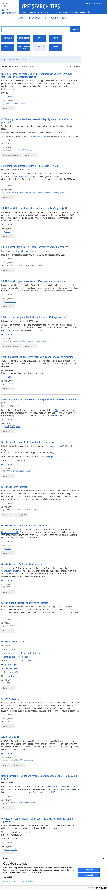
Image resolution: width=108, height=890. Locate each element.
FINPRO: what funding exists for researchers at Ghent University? (34, 247)
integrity (30, 149)
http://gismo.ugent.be (48, 456)
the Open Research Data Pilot (18, 176)
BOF (7, 265)
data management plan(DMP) (56, 446)
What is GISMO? (9, 649)
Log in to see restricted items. (14, 59)
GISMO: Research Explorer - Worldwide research (25, 564)
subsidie (14, 849)
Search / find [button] (8, 37)
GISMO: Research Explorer (14, 486)
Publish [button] (8, 46)
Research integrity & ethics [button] (24, 47)
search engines (17, 509)
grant (12, 103)
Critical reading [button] (24, 37)
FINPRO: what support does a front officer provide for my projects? (35, 281)
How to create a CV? (11, 672)
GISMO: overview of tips (13, 641)
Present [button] (55, 37)
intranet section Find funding (18, 250)
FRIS (56, 410)
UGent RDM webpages (16, 330)
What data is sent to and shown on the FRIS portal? (22, 653)
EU (6, 192)
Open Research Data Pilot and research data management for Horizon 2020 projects (39, 777)
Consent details (9, 881)
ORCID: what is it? (10, 737)
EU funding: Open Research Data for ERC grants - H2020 (29, 165)
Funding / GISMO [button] (39, 46)
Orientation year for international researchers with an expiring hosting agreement (37, 820)
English (6, 858)
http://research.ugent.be (10, 532)
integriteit (22, 149)
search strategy (30, 509)
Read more (8, 96)
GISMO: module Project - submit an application (24, 602)
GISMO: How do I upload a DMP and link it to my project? (29, 442)
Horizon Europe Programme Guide (33, 136)
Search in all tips (29, 66)
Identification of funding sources (16, 656)
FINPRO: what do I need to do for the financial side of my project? (34, 208)
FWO (7, 103)
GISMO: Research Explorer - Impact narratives (24, 525)
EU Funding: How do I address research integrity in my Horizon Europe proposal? (36, 120)
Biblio (7, 383)
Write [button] (39, 37)
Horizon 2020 (20, 103)
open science (38, 192)
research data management (54, 192)
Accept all (89, 870)
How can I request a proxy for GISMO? (17, 660)
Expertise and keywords (12, 668)
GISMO (8, 301)
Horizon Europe (11, 149)
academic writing (12, 759)
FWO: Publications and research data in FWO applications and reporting (37, 357)
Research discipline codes (13, 664)
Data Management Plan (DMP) (44, 792)
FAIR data (50, 176)
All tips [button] (55, 46)
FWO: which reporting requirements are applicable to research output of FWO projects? (40, 401)
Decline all (88, 875)
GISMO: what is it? (10, 698)
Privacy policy (27, 881)
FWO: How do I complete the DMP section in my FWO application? (34, 317)
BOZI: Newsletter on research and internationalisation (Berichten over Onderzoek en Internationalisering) (36, 75)
